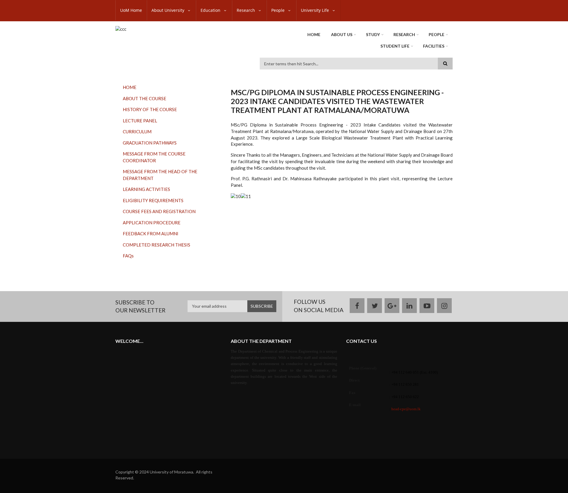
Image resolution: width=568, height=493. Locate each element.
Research (246, 10)
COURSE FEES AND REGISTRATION (159, 211)
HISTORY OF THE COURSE (150, 109)
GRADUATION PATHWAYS (150, 142)
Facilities (433, 45)
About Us (341, 34)
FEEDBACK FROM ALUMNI (150, 233)
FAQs (128, 255)
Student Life (394, 45)
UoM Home (131, 10)
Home (313, 34)
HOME (129, 87)
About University (168, 10)
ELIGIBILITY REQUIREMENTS (153, 200)
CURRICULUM (137, 131)
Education (211, 10)
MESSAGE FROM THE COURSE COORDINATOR (154, 157)
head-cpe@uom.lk (406, 409)
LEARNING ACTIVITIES (146, 189)
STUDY (373, 34)
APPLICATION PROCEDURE (151, 222)
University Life (315, 10)
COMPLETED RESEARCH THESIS (156, 244)
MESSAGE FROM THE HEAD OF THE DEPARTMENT (160, 175)
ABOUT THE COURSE (144, 98)
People (278, 10)
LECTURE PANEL (140, 120)
